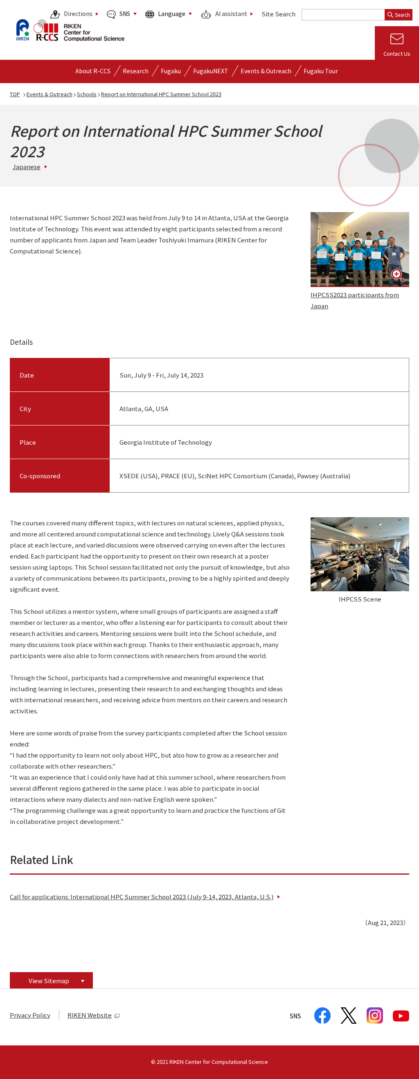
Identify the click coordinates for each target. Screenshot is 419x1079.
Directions (78, 14)
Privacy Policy (30, 1015)
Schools (87, 94)
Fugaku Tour (321, 71)
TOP (15, 94)
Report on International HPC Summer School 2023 (161, 94)
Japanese (27, 166)
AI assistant (231, 14)
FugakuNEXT (210, 71)
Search (402, 14)
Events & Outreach (49, 94)
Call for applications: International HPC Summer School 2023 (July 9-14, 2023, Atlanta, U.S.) (141, 896)
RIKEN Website (90, 1015)
